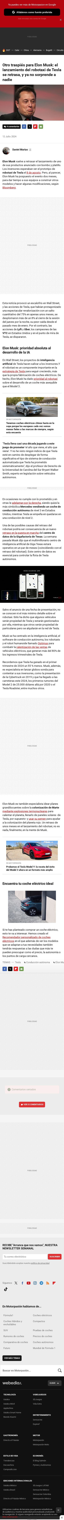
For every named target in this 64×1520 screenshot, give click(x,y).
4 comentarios (13, 126)
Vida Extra (37, 1404)
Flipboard (35, 126)
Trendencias (8, 1460)
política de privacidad (40, 1263)
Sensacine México (41, 1490)
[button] (21, 150)
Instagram (34, 1282)
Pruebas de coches (43, 1330)
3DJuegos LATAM (41, 1485)
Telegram (41, 1282)
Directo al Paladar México (14, 1498)
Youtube (28, 1282)
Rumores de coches (13, 1336)
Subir (52, 1383)
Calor (17, 50)
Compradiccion (10, 1469)
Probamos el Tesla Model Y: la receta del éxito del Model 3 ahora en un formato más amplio (30, 868)
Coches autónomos (43, 1342)
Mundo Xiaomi (9, 1417)
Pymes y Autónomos (42, 1465)
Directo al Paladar (11, 1440)
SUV (5, 1330)
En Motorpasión (13, 419)
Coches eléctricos (42, 1315)
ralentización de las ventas (31, 647)
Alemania (37, 50)
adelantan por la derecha (26, 502)
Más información (9, 1517)
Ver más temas (12, 1358)
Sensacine (37, 1420)
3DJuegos (37, 1399)
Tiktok (5, 1288)
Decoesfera (8, 1465)
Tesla (18, 962)
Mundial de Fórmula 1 (44, 1348)
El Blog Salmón (39, 1460)
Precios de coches (42, 1336)
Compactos (39, 1321)
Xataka (6, 1399)
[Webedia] (12, 1385)
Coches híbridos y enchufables (12, 1323)
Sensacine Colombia (42, 1494)
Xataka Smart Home (12, 1412)
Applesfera (8, 1408)
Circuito (60, 50)
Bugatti (49, 50)
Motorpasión (38, 1440)
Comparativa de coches (15, 1342)
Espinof (36, 1424)
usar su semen (37, 818)
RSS (47, 1282)
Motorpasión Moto (41, 1444)
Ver (33, 1104)
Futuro (6, 1348)
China (26, 50)
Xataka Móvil (9, 1404)
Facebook (24, 126)
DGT (8, 50)
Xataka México (9, 1485)
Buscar (60, 1370)
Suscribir (55, 1256)
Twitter (29, 126)
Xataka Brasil (9, 1490)
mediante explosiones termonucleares (24, 811)
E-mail (41, 126)
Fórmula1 (8, 1315)
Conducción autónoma (38, 962)
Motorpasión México (42, 1498)
